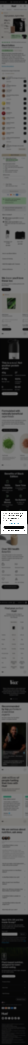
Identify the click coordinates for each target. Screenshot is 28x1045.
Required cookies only (14, 531)
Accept (14, 527)
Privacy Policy (7, 520)
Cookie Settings (14, 523)
